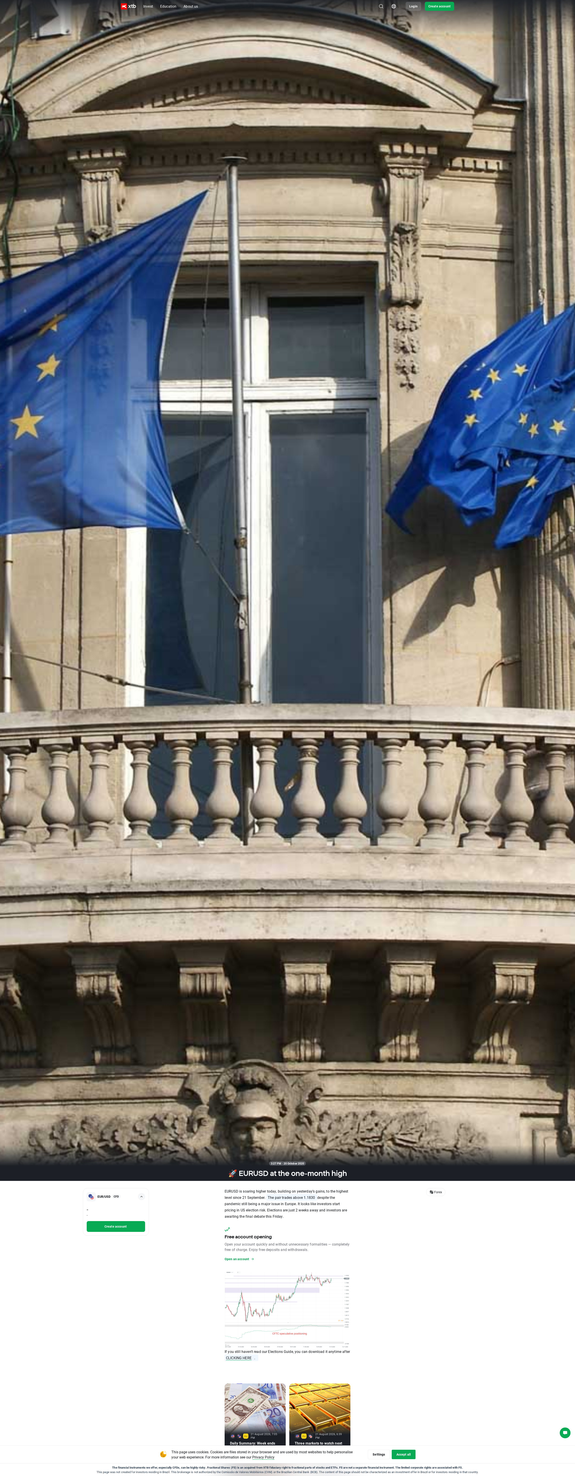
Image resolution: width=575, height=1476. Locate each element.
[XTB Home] (128, 6)
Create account (439, 6)
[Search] (381, 6)
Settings (379, 1454)
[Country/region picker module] (393, 6)
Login (413, 6)
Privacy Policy (263, 1457)
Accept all (403, 1454)
